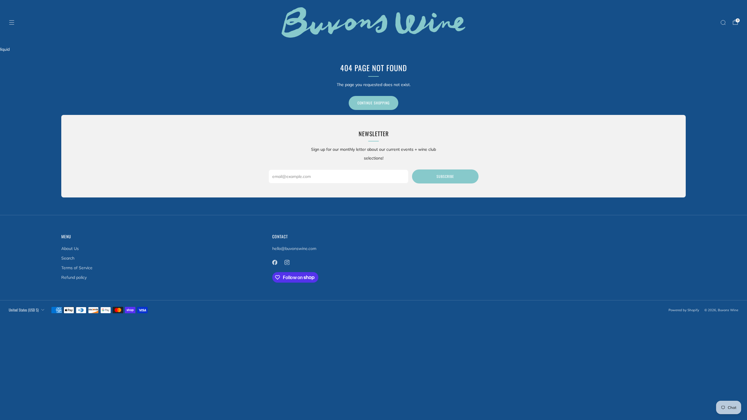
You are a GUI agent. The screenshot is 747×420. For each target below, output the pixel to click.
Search (67, 258)
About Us (70, 248)
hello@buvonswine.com (294, 248)
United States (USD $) (24, 310)
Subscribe (445, 176)
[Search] (723, 22)
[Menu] (12, 22)
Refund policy (74, 277)
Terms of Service (76, 267)
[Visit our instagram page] (287, 262)
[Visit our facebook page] (275, 262)
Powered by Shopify (684, 310)
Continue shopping (373, 102)
